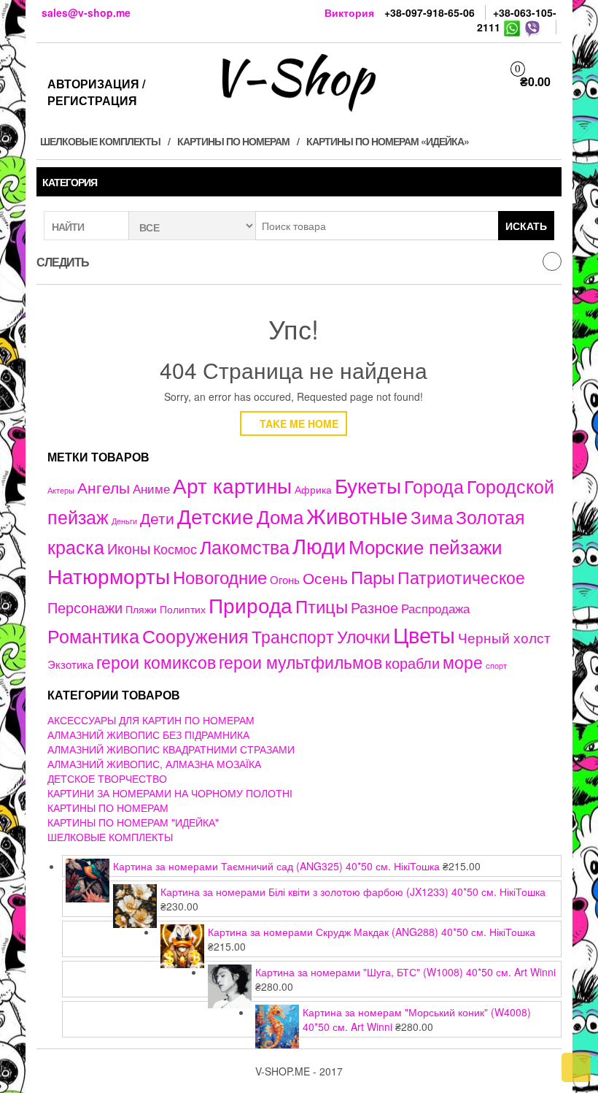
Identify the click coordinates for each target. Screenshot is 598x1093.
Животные (357, 515)
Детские (215, 515)
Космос (175, 549)
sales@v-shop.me (86, 12)
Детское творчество (107, 778)
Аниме (151, 488)
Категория (69, 182)
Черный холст (504, 637)
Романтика (93, 635)
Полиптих (183, 609)
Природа (250, 604)
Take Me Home (297, 423)
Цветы (424, 634)
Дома (280, 515)
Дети (157, 518)
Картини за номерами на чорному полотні (169, 793)
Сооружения (195, 635)
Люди (319, 544)
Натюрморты (108, 575)
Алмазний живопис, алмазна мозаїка (154, 763)
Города (434, 486)
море (463, 661)
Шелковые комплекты (100, 141)
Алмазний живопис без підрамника (148, 734)
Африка (313, 489)
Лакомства (245, 546)
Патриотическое (461, 576)
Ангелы (103, 487)
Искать (526, 225)
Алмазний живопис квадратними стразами (171, 749)
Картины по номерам (233, 141)
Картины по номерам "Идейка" (133, 822)
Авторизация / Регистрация (96, 92)
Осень (325, 577)
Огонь (285, 579)
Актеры (60, 490)
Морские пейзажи (425, 545)
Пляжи (141, 609)
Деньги (124, 520)
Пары (373, 576)
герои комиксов (156, 661)
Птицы (321, 605)
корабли (412, 663)
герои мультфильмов (300, 661)
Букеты (368, 484)
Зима (432, 517)
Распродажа (435, 608)
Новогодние (220, 576)
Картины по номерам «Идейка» (387, 141)
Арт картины (232, 484)
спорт (496, 665)
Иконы (128, 548)
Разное (374, 607)
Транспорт (293, 636)
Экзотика (70, 664)
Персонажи (85, 607)
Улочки (363, 636)
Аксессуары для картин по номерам (151, 720)
